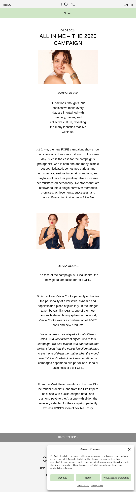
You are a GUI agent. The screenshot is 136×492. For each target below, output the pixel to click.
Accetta (62, 477)
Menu (6, 4)
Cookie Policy (83, 486)
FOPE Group (68, 4)
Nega (88, 477)
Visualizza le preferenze (116, 477)
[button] (129, 449)
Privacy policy (97, 486)
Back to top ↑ (68, 437)
